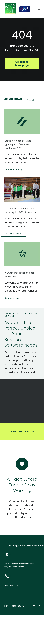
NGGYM (21, 606)
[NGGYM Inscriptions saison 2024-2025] (22, 254)
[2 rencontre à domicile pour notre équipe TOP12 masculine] (22, 189)
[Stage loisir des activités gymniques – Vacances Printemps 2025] (22, 121)
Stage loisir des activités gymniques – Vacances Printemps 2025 (18, 144)
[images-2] (10, 4)
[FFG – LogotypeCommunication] (24, 7)
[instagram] (39, 606)
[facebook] (34, 606)
